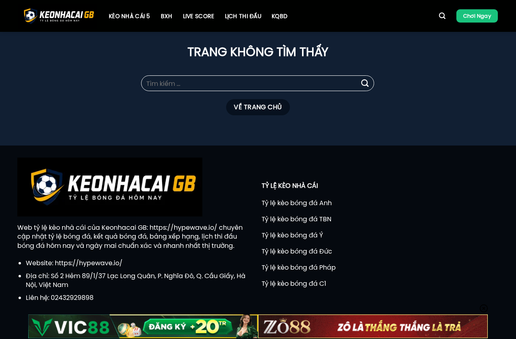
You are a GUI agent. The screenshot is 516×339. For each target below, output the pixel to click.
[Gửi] (365, 83)
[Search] (442, 16)
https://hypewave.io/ (183, 227)
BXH (167, 16)
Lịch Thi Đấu (243, 16)
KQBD (279, 16)
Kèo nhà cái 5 (129, 16)
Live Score (198, 16)
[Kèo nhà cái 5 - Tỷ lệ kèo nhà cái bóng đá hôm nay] (57, 16)
